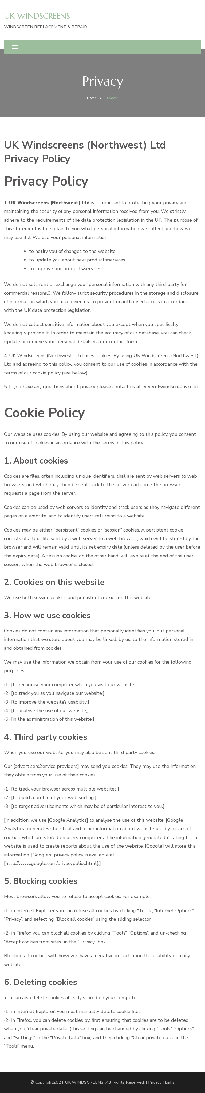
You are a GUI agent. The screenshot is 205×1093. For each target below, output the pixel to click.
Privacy (154, 1082)
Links (170, 1082)
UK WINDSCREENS (37, 16)
